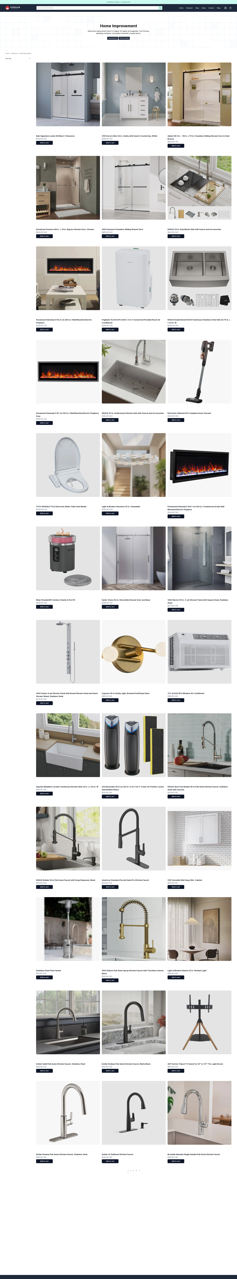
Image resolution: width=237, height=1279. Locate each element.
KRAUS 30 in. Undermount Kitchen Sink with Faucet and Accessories (133, 413)
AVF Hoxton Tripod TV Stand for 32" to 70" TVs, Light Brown (195, 1064)
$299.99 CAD (41, 603)
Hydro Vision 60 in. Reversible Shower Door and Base (126, 600)
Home (7, 53)
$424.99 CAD (173, 232)
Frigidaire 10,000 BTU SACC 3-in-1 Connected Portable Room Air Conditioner (131, 321)
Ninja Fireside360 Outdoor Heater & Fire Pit (55, 600)
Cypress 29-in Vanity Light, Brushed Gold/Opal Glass (126, 693)
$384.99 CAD (107, 416)
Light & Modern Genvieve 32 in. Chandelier (121, 506)
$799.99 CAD (41, 139)
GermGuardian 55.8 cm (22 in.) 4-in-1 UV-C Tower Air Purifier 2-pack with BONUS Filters (133, 788)
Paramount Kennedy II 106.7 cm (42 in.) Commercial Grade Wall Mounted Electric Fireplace (196, 508)
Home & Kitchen (112, 38)
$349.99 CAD (173, 416)
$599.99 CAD (107, 139)
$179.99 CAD (107, 792)
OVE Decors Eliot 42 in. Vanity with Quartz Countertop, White (129, 136)
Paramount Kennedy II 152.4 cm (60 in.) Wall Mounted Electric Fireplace (64, 321)
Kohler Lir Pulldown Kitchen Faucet (117, 1154)
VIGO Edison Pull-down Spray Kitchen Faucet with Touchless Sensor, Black (133, 972)
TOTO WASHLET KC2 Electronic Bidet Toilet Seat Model (61, 506)
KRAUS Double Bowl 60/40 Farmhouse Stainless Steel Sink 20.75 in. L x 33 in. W (199, 321)
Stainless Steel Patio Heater (48, 970)
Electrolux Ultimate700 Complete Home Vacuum (189, 413)
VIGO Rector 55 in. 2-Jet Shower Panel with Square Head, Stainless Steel (198, 601)
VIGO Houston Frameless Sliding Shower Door (122, 229)
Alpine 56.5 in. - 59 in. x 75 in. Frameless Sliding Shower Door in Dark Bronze (198, 137)
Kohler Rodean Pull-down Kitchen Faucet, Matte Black (126, 1064)
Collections (14, 53)
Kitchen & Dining (124, 38)
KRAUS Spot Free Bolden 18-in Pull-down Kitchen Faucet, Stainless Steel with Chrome (198, 788)
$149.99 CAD (107, 1157)
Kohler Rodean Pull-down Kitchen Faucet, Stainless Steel (61, 1154)
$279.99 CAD (173, 606)
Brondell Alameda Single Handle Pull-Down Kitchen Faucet (194, 1154)
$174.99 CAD (41, 973)
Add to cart (44, 143)
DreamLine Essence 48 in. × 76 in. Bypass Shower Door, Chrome (65, 229)
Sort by (8, 58)
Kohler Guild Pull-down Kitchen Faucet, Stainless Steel (60, 1064)
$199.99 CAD (107, 696)
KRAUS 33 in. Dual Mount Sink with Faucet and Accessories (194, 229)
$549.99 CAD (41, 232)
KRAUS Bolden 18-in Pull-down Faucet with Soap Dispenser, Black (65, 880)
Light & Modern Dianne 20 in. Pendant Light (187, 970)
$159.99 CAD (107, 1067)
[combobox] (97, 8)
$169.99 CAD (107, 976)
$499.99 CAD (107, 232)
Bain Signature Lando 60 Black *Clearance (55, 136)
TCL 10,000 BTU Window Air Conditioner (186, 693)
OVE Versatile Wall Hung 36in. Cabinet (185, 880)
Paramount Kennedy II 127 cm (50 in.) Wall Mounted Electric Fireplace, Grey (67, 414)
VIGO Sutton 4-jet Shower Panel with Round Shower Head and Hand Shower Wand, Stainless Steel (66, 694)
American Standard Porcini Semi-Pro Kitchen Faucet (125, 880)
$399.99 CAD (41, 326)
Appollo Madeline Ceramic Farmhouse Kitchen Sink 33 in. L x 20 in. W (67, 787)
